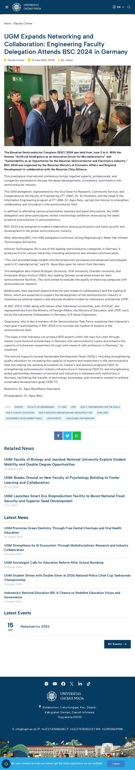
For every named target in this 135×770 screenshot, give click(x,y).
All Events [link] (115, 644)
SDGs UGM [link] (102, 413)
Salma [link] (69, 60)
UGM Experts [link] (54, 418)
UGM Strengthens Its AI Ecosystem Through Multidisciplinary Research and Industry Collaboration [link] (66, 547)
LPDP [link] (73, 407)
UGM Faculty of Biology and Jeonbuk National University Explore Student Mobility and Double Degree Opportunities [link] (65, 461)
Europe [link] (19, 407)
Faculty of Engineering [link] (40, 407)
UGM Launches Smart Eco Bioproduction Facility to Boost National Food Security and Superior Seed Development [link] (64, 498)
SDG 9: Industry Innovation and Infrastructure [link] (65, 413)
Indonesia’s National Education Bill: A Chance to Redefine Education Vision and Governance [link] (62, 595)
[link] (29, 7)
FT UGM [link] (62, 407)
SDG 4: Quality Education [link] (20, 413)
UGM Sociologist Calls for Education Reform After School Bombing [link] (53, 563)
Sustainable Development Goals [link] (24, 418)
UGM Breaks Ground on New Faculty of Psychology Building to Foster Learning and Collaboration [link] (62, 480)
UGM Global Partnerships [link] (80, 418)
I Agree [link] (116, 763)
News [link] (7, 23)
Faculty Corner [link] (23, 23)
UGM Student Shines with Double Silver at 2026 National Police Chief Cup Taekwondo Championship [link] (67, 578)
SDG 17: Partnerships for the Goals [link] (100, 407)
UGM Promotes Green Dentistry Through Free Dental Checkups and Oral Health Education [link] (62, 530)
